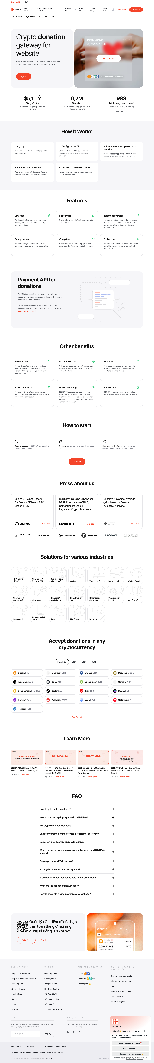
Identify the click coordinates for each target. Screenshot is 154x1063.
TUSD (94, 662)
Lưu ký (13, 1004)
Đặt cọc (14, 999)
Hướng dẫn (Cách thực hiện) (121, 991)
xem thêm (49, 1058)
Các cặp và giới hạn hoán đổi (121, 976)
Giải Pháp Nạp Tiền (51, 999)
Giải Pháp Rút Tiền (51, 1004)
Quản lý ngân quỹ (50, 973)
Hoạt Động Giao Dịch (52, 989)
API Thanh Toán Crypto (53, 1009)
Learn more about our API (27, 311)
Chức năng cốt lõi (17, 984)
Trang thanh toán (50, 984)
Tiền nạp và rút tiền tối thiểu (121, 981)
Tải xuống (26, 940)
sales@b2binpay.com (103, 1058)
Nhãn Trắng (15, 1009)
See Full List (77, 717)
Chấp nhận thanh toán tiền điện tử (23, 979)
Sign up (24, 76)
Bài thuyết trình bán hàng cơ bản (51, 1052)
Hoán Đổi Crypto (17, 994)
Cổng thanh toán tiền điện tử (21, 973)
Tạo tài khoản (136, 9)
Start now (77, 461)
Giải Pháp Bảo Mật (51, 994)
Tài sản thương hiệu (118, 1002)
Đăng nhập (122, 9)
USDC (84, 662)
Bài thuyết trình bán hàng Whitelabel (24, 1052)
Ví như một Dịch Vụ (18, 989)
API (112, 986)
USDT (74, 662)
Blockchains (61, 662)
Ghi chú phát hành (118, 996)
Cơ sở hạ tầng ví (50, 979)
